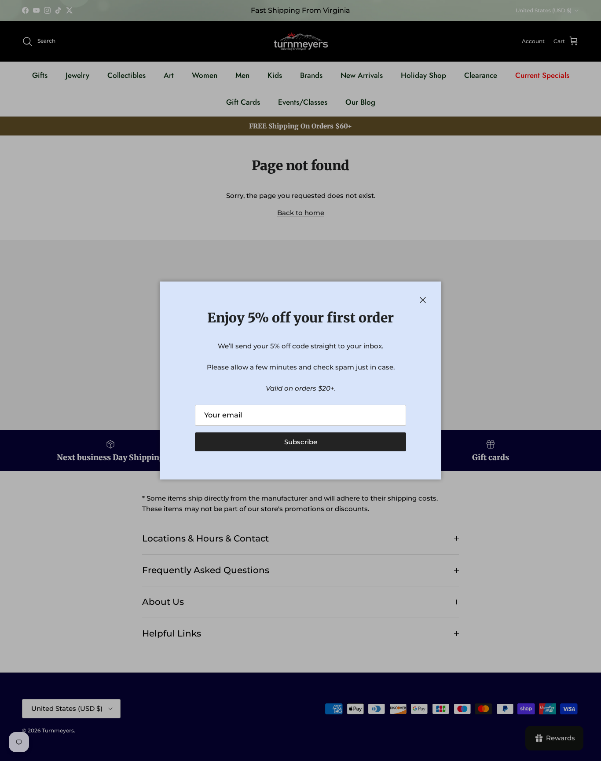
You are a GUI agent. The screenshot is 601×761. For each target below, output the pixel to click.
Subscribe (300, 442)
